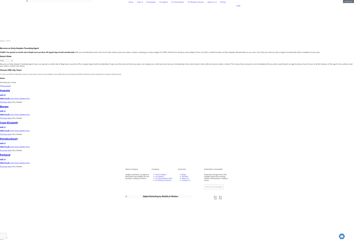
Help (139, 2)
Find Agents (151, 2)
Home (131, 2)
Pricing (222, 2)
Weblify (165, 196)
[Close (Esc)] (6, 237)
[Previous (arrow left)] (0, 239)
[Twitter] (220, 197)
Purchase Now (5, 102)
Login (238, 6)
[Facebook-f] (215, 197)
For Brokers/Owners (196, 2)
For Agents (163, 2)
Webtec (174, 196)
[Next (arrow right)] (2, 239)
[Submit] (207, 191)
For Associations (177, 2)
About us (211, 2)
